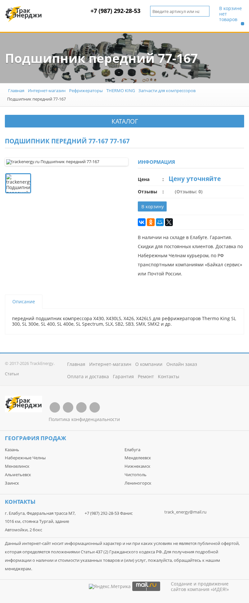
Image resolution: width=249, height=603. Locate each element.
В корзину (152, 206)
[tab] (23, 302)
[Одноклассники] (151, 222)
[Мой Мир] (160, 222)
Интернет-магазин (46, 90)
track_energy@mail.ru (185, 512)
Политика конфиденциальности (84, 419)
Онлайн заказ (181, 364)
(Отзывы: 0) (189, 191)
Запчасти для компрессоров (167, 90)
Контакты (168, 376)
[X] (169, 222)
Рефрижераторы (86, 90)
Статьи (12, 374)
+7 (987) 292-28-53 (115, 11)
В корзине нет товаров (230, 14)
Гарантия (123, 376)
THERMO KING (120, 90)
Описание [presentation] (23, 301)
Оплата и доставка (88, 376)
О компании (148, 364)
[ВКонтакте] (142, 222)
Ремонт (146, 376)
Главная (16, 90)
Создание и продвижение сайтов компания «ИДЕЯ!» (200, 586)
